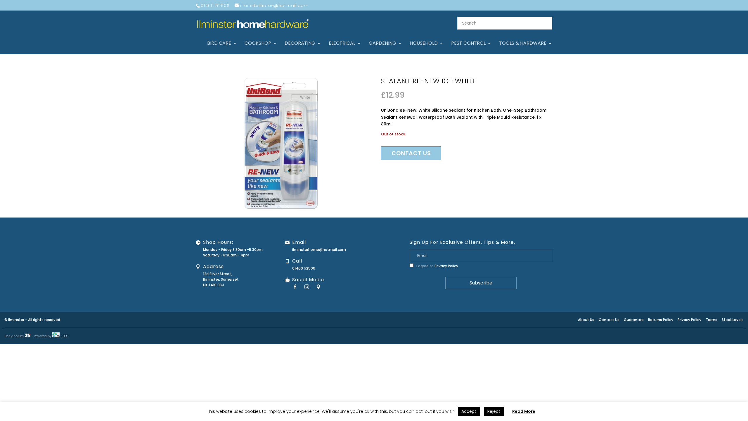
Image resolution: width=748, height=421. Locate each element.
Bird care (219, 43)
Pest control (468, 43)
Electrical (342, 43)
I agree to (436, 265)
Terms (711, 319)
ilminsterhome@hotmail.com (319, 249)
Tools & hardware (522, 43)
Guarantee (634, 319)
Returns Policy (660, 319)
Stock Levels (733, 319)
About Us (586, 319)
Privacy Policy (446, 265)
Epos (65, 336)
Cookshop (258, 43)
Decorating (300, 43)
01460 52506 (303, 268)
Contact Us (609, 319)
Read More (523, 411)
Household (424, 43)
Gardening (382, 43)
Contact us (411, 153)
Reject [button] (493, 411)
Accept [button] (468, 411)
